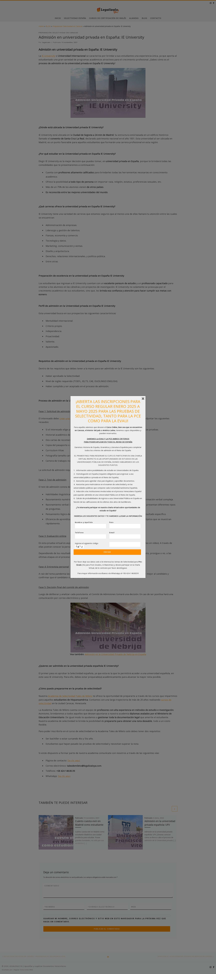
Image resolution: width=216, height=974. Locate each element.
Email (112, 533)
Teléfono (79, 533)
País (111, 522)
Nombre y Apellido (84, 522)
